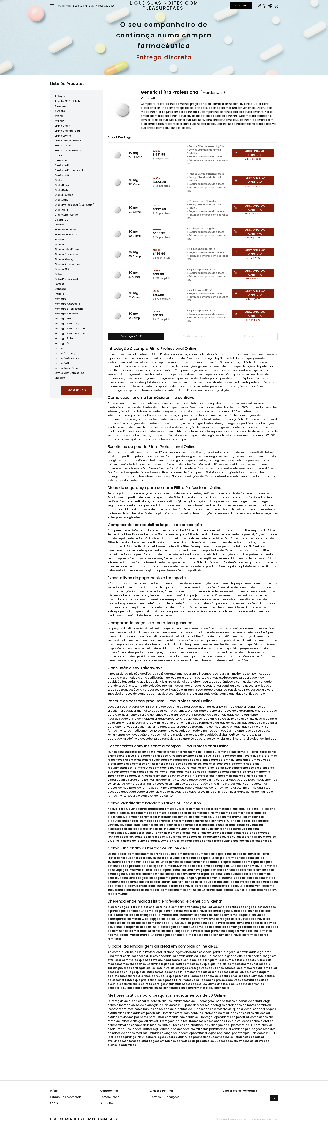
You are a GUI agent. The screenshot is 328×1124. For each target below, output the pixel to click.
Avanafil (60, 121)
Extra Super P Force (66, 234)
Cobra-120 (61, 219)
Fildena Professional (67, 254)
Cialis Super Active (66, 215)
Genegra (60, 289)
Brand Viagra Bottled (68, 150)
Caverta (60, 155)
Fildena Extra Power (67, 249)
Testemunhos (109, 1097)
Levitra (59, 348)
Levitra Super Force (66, 368)
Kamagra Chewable (67, 304)
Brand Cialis (62, 126)
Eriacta (59, 224)
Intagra (59, 294)
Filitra (58, 274)
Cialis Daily (62, 190)
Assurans (60, 106)
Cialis (58, 180)
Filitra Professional (66, 279)
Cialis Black (62, 185)
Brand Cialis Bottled (67, 131)
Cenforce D (62, 165)
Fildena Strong (64, 259)
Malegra (60, 378)
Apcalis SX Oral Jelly (67, 101)
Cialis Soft (61, 210)
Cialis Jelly (61, 200)
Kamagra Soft (64, 343)
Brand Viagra (63, 145)
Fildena (59, 239)
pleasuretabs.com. (238, 1119)
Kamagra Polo (64, 338)
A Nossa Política (161, 1091)
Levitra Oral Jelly (65, 353)
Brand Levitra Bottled (68, 140)
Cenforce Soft (64, 175)
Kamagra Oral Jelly (67, 323)
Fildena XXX (62, 269)
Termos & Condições (164, 1097)
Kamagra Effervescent (69, 308)
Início (54, 1091)
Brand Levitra (63, 135)
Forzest (59, 284)
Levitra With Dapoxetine (69, 373)
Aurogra (60, 111)
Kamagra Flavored (66, 313)
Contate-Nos (109, 1091)
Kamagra (60, 299)
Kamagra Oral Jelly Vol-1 (70, 328)
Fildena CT (61, 244)
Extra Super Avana (66, 229)
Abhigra (60, 96)
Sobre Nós (107, 1103)
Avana (59, 116)
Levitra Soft (62, 363)
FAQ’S (54, 1103)
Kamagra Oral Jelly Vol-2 (71, 333)
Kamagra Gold (64, 318)
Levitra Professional (67, 358)
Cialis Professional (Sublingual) (74, 205)
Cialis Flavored (64, 195)
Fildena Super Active (67, 264)
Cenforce (61, 160)
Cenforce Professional (69, 170)
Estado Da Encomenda (66, 1097)
